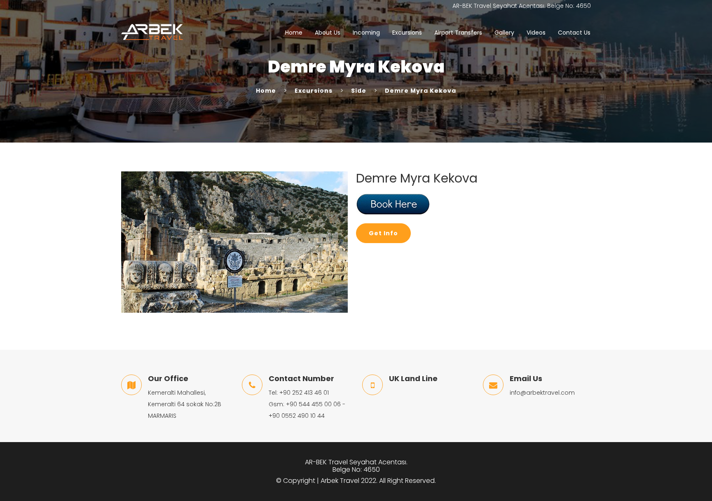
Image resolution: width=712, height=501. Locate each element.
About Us (327, 32)
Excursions (407, 32)
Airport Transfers (458, 32)
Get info (383, 233)
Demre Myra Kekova (420, 91)
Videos (536, 32)
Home (293, 32)
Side (358, 91)
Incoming (366, 32)
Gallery (504, 32)
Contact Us (574, 32)
